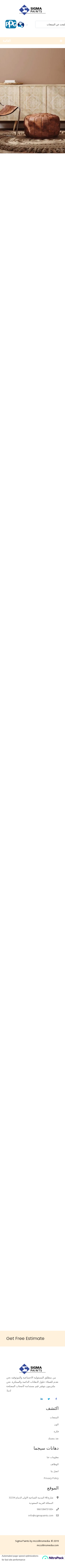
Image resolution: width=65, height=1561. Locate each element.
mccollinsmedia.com (48, 1545)
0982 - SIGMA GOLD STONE (32, 737)
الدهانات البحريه (32, 397)
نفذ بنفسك (53, 1438)
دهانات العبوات (32, 479)
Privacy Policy (51, 1478)
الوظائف (54, 1464)
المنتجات (54, 1417)
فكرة (56, 1431)
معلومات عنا (53, 1457)
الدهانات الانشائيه (32, 233)
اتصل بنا (55, 1471)
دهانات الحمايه (32, 315)
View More (32, 218)
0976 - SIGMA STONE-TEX (34, 631)
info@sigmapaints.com (40, 1515)
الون (56, 1424)
